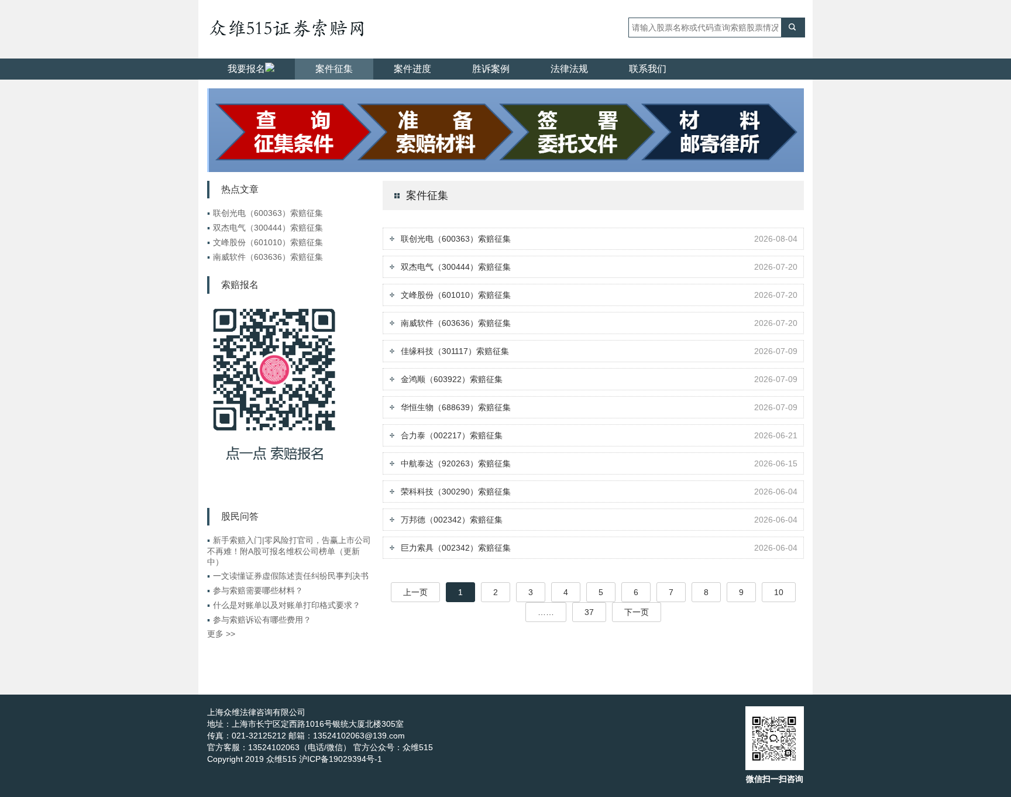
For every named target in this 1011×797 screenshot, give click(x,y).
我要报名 (246, 69)
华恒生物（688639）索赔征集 (456, 407)
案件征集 (334, 69)
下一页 (636, 612)
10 (778, 592)
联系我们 (647, 69)
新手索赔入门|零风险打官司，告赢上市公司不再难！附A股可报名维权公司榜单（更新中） (289, 550)
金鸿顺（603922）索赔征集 (452, 379)
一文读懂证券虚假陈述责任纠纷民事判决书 (288, 575)
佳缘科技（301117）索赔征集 (455, 351)
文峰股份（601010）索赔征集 (265, 242)
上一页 (415, 592)
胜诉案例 (491, 69)
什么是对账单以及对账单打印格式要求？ (283, 605)
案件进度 (412, 69)
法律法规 (569, 69)
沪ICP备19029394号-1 (340, 759)
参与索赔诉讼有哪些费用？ (259, 619)
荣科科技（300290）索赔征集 (456, 491)
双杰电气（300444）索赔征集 (265, 227)
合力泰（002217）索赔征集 (452, 435)
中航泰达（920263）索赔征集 (456, 463)
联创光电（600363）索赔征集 (265, 213)
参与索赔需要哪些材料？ (255, 590)
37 (589, 612)
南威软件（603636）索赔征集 (265, 257)
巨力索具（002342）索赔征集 (456, 547)
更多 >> (221, 633)
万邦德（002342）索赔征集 (452, 519)
